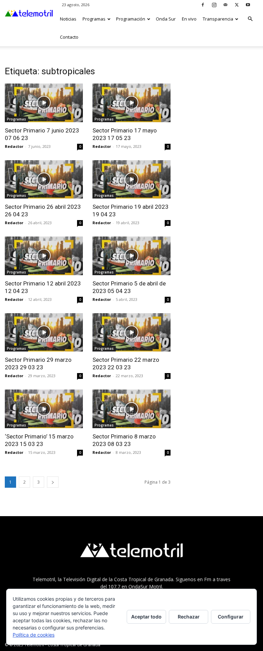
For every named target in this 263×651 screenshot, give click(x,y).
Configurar (230, 617)
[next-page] (53, 482)
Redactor (14, 146)
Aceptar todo (146, 617)
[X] (236, 4)
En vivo (189, 19)
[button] (250, 19)
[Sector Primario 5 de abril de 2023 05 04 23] (131, 256)
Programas (94, 19)
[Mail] (225, 4)
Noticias (68, 19)
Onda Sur (166, 19)
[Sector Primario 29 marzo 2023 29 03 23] (44, 332)
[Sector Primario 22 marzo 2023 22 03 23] (131, 332)
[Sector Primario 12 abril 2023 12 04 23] (44, 256)
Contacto (69, 37)
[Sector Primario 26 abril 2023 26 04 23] (44, 179)
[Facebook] (203, 4)
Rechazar (189, 617)
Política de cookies (33, 635)
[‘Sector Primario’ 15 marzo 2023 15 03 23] (44, 409)
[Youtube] (248, 4)
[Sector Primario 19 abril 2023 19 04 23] (131, 179)
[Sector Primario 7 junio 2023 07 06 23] (44, 103)
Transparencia (218, 19)
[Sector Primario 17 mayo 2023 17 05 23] (131, 103)
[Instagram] (214, 4)
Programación (130, 19)
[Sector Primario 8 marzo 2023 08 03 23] (131, 409)
